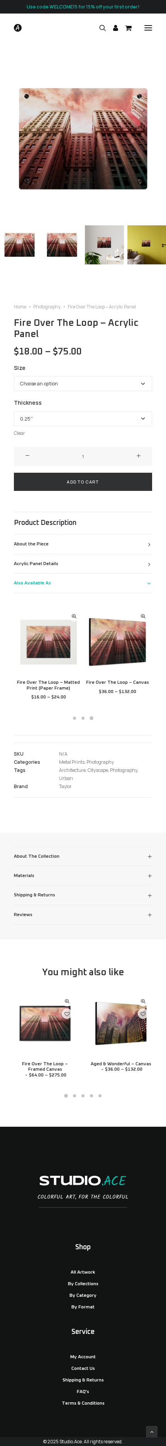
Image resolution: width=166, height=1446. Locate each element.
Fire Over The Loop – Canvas (117, 682)
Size (19, 367)
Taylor (65, 786)
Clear (19, 433)
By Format (83, 1307)
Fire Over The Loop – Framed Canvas (45, 1070)
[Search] (99, 27)
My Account (83, 1357)
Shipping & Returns (83, 1380)
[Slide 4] (91, 1096)
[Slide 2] (61, 245)
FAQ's (83, 1392)
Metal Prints (72, 762)
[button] (148, 28)
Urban (66, 778)
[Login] (112, 27)
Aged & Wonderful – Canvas (121, 1067)
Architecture (72, 770)
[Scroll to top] (152, 1431)
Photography (47, 306)
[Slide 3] (104, 245)
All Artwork (83, 1272)
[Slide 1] (19, 245)
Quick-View (74, 616)
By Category (83, 1295)
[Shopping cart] (125, 27)
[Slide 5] (100, 1096)
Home (20, 306)
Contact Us (83, 1368)
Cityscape (98, 770)
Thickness (28, 402)
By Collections (83, 1284)
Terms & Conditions (83, 1403)
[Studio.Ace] (18, 28)
